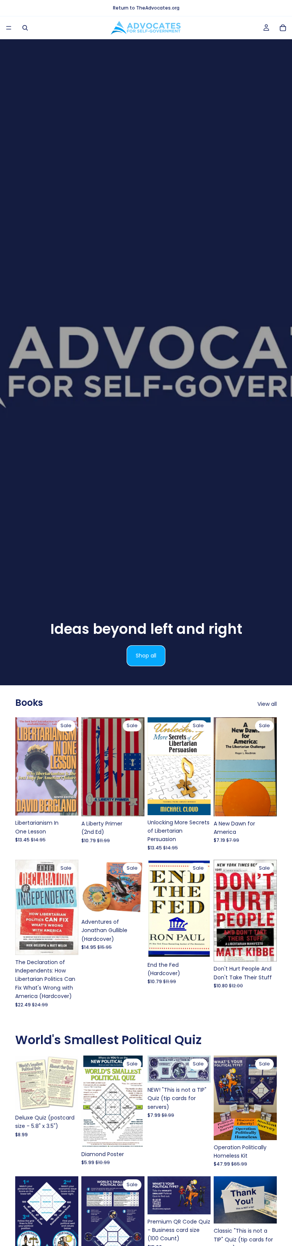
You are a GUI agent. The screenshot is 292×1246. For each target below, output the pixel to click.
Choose (271, 1212)
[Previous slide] (156, 1069)
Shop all (146, 655)
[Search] (25, 27)
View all (267, 704)
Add (139, 804)
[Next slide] (202, 1069)
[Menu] (8, 28)
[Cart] (283, 27)
